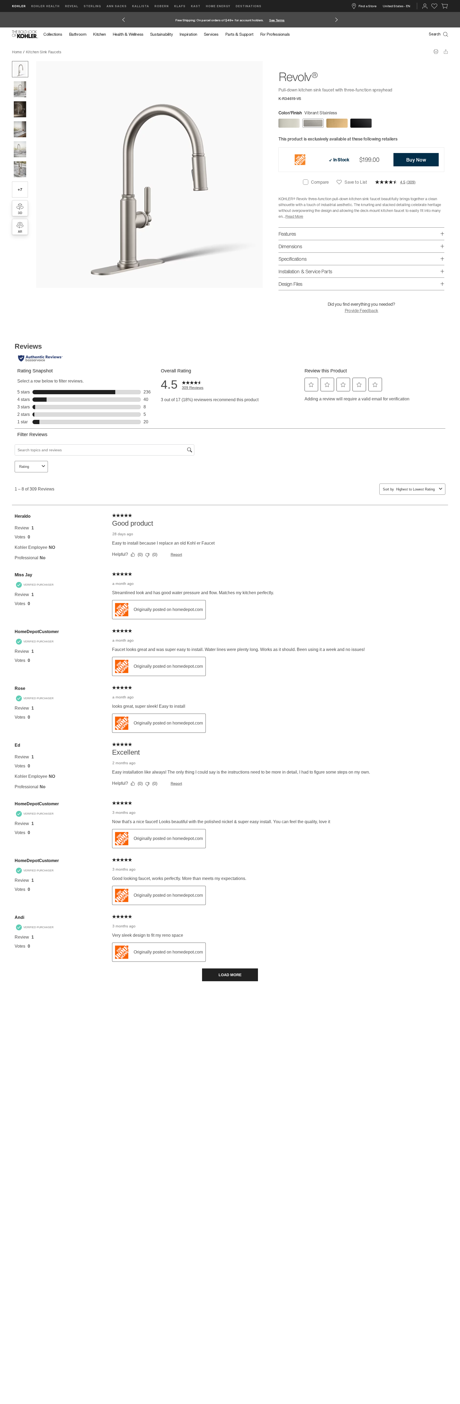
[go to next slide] (336, 19)
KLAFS (180, 6)
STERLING (92, 6)
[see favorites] (434, 6)
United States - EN (396, 6)
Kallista (140, 6)
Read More (294, 216)
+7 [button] (20, 189)
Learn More (299, 20)
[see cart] (444, 6)
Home (17, 52)
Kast (195, 6)
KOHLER (19, 6)
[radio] (289, 123)
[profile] (424, 6)
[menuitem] (54, 34)
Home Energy (218, 6)
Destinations (248, 6)
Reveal (71, 6)
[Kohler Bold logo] (25, 34)
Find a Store (367, 6)
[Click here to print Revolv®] (436, 51)
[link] (416, 159)
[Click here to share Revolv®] (445, 51)
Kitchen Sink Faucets (43, 52)
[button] (20, 69)
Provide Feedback (361, 310)
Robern (161, 6)
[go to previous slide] (123, 19)
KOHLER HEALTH (45, 6)
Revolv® (72, 52)
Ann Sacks (116, 6)
